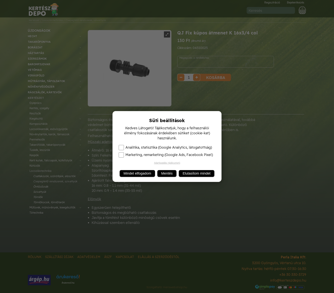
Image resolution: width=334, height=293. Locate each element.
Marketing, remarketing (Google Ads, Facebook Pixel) (169, 155)
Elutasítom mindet (196, 173)
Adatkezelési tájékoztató (167, 162)
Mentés (167, 173)
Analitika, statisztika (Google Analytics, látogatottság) (168, 147)
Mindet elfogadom (137, 173)
